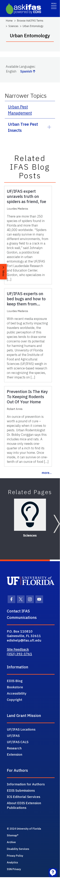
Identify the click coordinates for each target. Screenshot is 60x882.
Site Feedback (18, 649)
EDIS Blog (14, 680)
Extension (14, 754)
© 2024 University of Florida (24, 828)
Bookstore (15, 687)
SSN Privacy (14, 869)
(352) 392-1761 (19, 653)
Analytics (12, 862)
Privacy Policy (15, 855)
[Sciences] (30, 515)
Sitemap (12, 835)
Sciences (13, 26)
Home (9, 20)
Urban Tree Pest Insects (23, 127)
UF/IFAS (13, 735)
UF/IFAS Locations (21, 729)
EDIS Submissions (21, 790)
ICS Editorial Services (23, 796)
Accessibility (16, 693)
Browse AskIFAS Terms (30, 20)
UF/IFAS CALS (17, 742)
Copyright (14, 699)
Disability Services (18, 848)
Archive (11, 842)
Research (14, 748)
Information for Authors (26, 784)
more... (47, 472)
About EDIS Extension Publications (24, 805)
